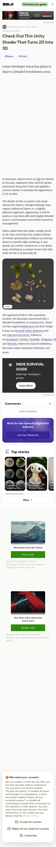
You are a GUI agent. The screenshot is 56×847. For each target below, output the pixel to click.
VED (38, 179)
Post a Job (28, 554)
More (26, 500)
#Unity (23, 56)
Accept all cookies (30, 822)
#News (9, 56)
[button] (28, 284)
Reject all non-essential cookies (30, 828)
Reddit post (27, 326)
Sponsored (48, 394)
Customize (30, 835)
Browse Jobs (28, 627)
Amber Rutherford (16, 27)
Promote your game (34, 4)
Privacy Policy (31, 815)
